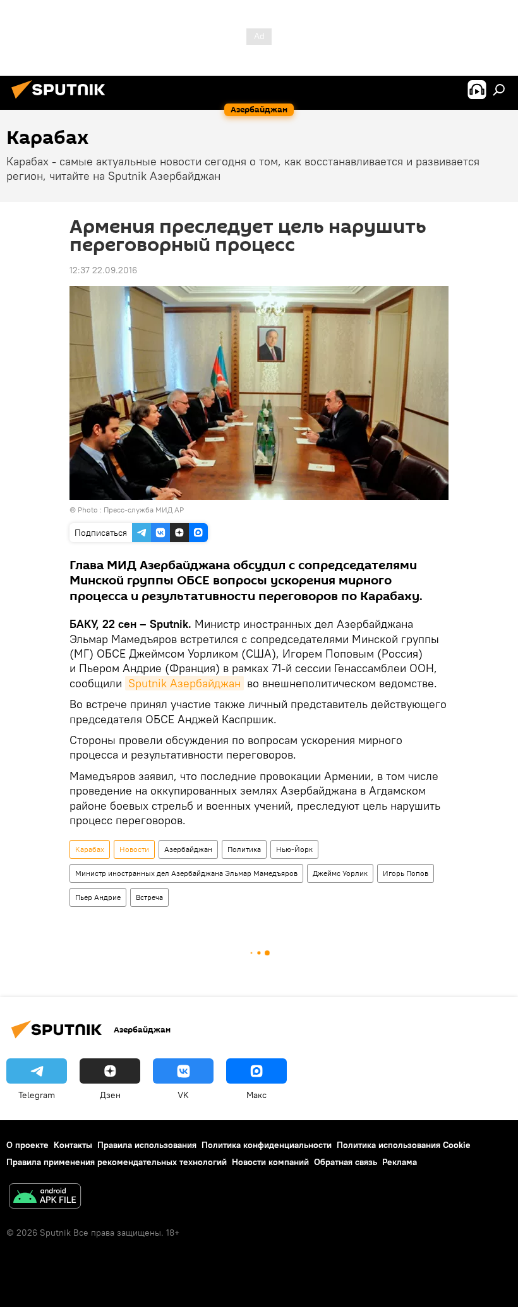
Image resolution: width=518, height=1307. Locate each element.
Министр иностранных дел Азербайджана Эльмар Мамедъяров (186, 873)
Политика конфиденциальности (267, 1144)
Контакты (73, 1144)
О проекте (27, 1144)
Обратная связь (345, 1162)
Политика (244, 849)
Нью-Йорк (294, 849)
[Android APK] (45, 1197)
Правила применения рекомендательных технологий (116, 1162)
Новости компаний (270, 1162)
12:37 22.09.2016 (103, 270)
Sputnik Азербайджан (184, 683)
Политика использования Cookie (404, 1144)
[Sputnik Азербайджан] (61, 100)
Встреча (149, 897)
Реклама (399, 1162)
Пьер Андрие (98, 897)
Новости (134, 849)
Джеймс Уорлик (340, 873)
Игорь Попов (405, 873)
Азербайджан (188, 849)
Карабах (89, 849)
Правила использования (146, 1144)
